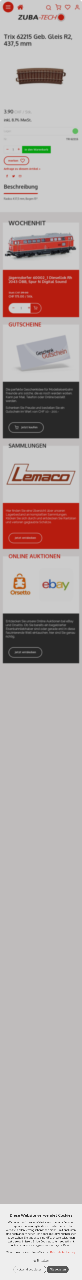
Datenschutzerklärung (62, 1252)
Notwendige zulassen (30, 1269)
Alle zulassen (58, 1269)
